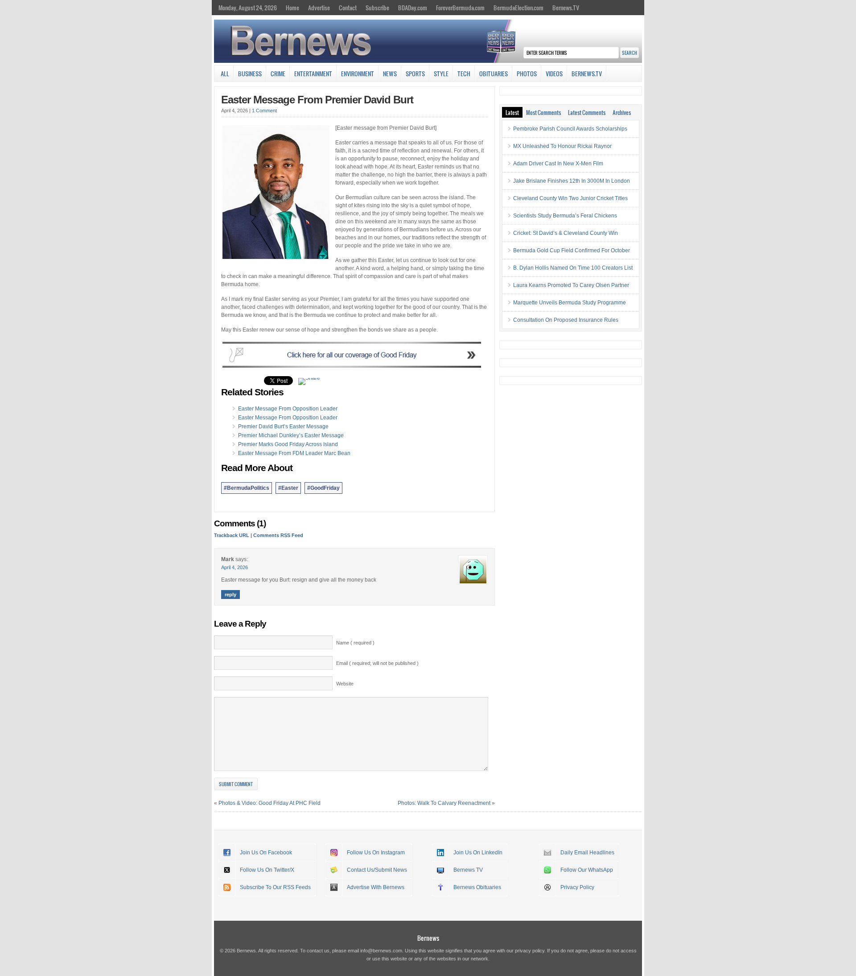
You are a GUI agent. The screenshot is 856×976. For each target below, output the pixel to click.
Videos (554, 73)
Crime (278, 73)
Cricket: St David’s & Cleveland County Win (565, 233)
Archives (622, 112)
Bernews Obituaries (477, 887)
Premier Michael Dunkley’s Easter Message (291, 435)
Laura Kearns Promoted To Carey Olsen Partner (571, 285)
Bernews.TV (565, 7)
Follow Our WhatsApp (586, 870)
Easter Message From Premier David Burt (317, 100)
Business (250, 73)
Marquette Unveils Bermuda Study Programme (569, 302)
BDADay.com (412, 7)
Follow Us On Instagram (376, 852)
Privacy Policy (577, 887)
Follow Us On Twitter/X (267, 870)
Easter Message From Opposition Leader (287, 409)
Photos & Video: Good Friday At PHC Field (269, 803)
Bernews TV (468, 870)
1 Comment (264, 110)
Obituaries (493, 73)
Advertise (319, 7)
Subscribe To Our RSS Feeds (275, 887)
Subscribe (377, 7)
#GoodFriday (323, 488)
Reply (230, 594)
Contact (348, 7)
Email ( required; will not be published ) (377, 663)
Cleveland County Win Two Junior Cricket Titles (570, 198)
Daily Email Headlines (587, 852)
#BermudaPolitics (246, 488)
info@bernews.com (381, 950)
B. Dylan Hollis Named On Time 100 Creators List (573, 268)
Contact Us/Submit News (377, 870)
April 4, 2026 (234, 567)
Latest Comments (586, 112)
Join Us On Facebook (266, 852)
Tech (463, 73)
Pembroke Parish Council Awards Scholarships (570, 129)
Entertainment (313, 73)
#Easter (288, 488)
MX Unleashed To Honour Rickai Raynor (562, 146)
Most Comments (543, 112)
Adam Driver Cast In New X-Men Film (558, 163)
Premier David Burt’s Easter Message (283, 426)
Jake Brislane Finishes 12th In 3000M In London (571, 181)
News (390, 73)
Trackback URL (231, 535)
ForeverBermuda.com (460, 7)
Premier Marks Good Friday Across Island (288, 444)
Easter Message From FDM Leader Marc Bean (294, 453)
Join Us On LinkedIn (477, 852)
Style (441, 73)
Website (345, 683)
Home (292, 7)
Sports (415, 73)
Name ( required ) (355, 642)
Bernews (428, 938)
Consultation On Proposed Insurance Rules (565, 320)
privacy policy (529, 950)
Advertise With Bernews (375, 887)
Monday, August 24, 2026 (247, 7)
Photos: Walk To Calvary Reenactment (444, 803)
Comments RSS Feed (278, 535)
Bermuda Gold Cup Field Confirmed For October (571, 250)
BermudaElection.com (518, 7)
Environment (357, 73)
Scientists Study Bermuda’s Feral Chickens (565, 216)
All (225, 73)
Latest (512, 112)
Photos (527, 73)
